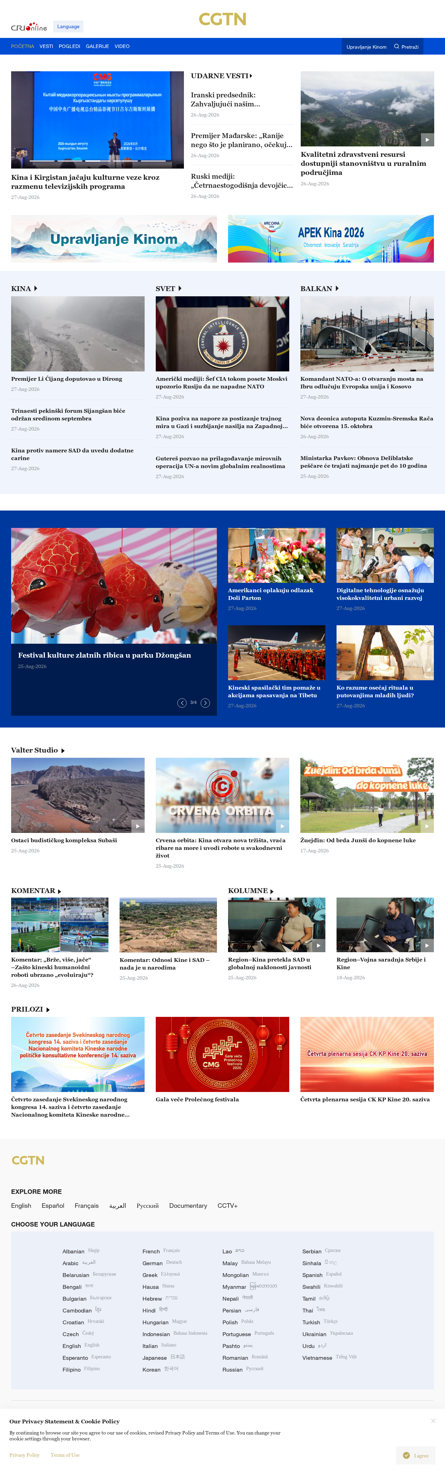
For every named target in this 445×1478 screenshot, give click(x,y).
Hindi (155, 1310)
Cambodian (82, 1310)
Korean (161, 1369)
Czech (78, 1334)
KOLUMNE (248, 890)
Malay (246, 1263)
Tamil (316, 1298)
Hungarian (165, 1322)
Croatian (83, 1322)
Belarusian (89, 1274)
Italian (159, 1345)
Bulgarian (87, 1298)
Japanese (164, 1357)
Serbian (321, 1251)
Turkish (320, 1322)
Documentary (188, 1205)
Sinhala (319, 1263)
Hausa (158, 1286)
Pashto (237, 1345)
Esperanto (87, 1357)
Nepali (237, 1298)
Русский (148, 1205)
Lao (233, 1251)
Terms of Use (65, 1455)
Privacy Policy (24, 1455)
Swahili (322, 1286)
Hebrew (160, 1298)
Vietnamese (329, 1357)
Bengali (78, 1286)
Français (87, 1205)
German (162, 1263)
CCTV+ (228, 1205)
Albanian (81, 1251)
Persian (240, 1310)
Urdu (314, 1345)
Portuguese (248, 1334)
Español (53, 1205)
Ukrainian (327, 1334)
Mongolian (245, 1274)
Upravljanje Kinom (367, 47)
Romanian (245, 1357)
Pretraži (410, 47)
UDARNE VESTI (220, 76)
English (21, 1205)
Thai (313, 1310)
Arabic (79, 1263)
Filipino (81, 1369)
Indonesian (175, 1334)
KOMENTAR (33, 890)
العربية (117, 1205)
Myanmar (249, 1286)
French (161, 1251)
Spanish (322, 1274)
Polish (237, 1322)
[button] (42, 161)
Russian (243, 1369)
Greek (161, 1274)
